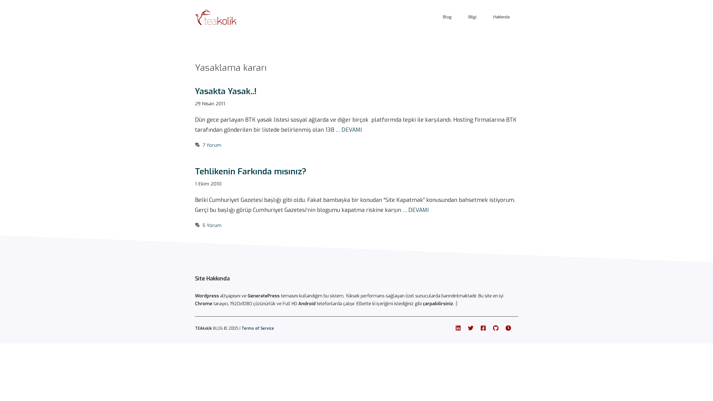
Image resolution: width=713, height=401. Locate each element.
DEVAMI (351, 130)
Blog (447, 17)
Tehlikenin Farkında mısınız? (250, 171)
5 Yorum (211, 225)
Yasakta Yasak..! (226, 91)
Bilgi (472, 17)
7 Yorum (211, 145)
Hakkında (501, 17)
